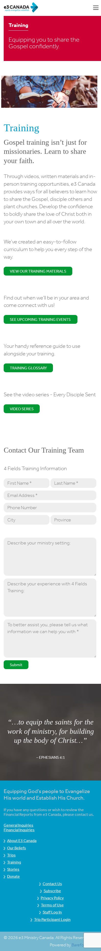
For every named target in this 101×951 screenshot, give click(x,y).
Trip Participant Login (52, 919)
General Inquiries (18, 825)
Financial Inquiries (19, 829)
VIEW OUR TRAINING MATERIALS (38, 271)
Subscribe (52, 890)
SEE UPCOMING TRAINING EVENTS (40, 319)
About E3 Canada (22, 840)
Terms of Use (52, 905)
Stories (13, 869)
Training (14, 862)
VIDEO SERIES (22, 408)
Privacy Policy (52, 897)
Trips (11, 855)
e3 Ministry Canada (42, 7)
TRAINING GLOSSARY (28, 367)
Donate (13, 876)
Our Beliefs (16, 847)
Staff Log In (52, 912)
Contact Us (52, 883)
